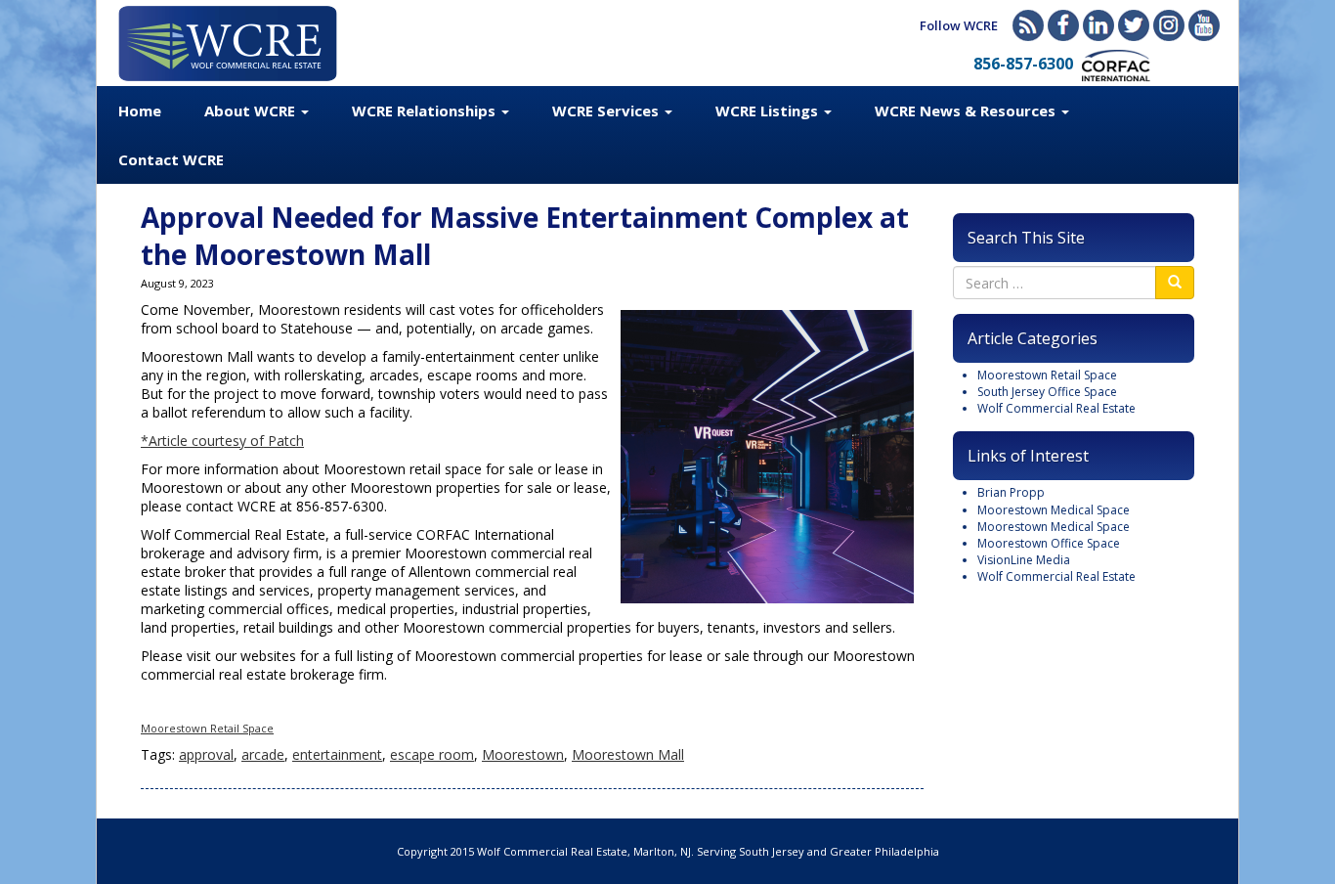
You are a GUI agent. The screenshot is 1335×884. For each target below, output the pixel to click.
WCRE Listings (768, 110)
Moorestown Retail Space (207, 728)
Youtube (1204, 25)
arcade (262, 754)
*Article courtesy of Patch (222, 440)
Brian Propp (1011, 492)
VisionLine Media (1023, 560)
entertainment (337, 754)
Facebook (1063, 25)
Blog (1028, 25)
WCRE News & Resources (967, 110)
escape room (432, 754)
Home (139, 110)
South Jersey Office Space (1047, 391)
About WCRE (251, 110)
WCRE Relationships (425, 110)
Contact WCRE (171, 159)
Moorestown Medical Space (1053, 510)
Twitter (1133, 25)
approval (206, 754)
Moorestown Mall (628, 754)
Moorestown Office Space (1048, 543)
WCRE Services (607, 110)
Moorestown (523, 754)
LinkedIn (1098, 25)
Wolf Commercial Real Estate (1056, 408)
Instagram (1168, 25)
